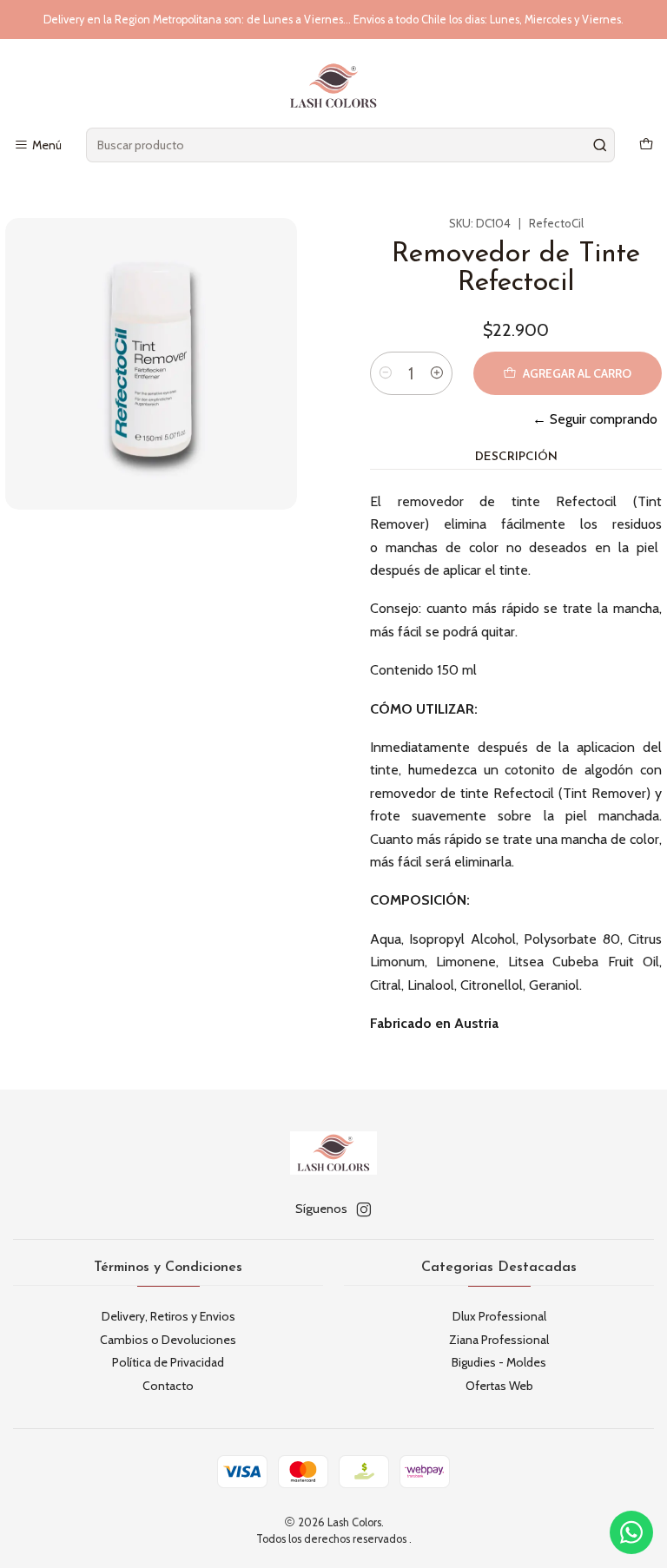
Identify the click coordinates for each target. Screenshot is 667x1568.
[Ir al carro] (646, 145)
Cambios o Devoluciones (168, 1339)
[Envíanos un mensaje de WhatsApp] (631, 1532)
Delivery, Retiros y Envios (168, 1316)
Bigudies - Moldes (499, 1362)
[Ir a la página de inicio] (333, 86)
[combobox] (350, 145)
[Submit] (600, 145)
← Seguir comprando (594, 419)
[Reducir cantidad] (385, 373)
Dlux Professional (499, 1316)
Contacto (168, 1385)
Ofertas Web (499, 1385)
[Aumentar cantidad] (437, 373)
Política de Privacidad (168, 1362)
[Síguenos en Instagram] (364, 1209)
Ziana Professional (499, 1339)
